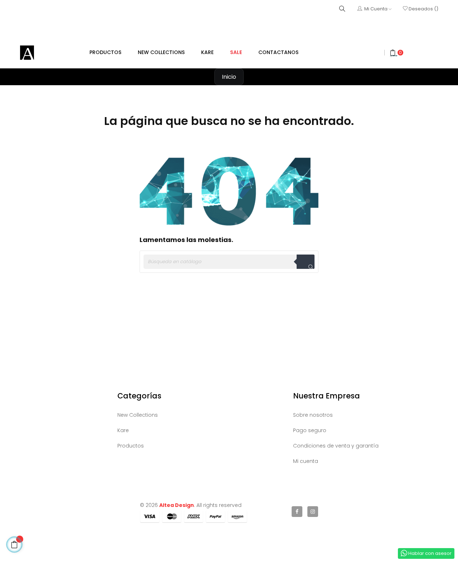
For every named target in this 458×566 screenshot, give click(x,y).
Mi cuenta (305, 461)
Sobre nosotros (313, 415)
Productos (130, 445)
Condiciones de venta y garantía (336, 445)
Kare (123, 430)
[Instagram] (312, 511)
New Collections (137, 415)
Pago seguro (309, 430)
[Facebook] (297, 511)
